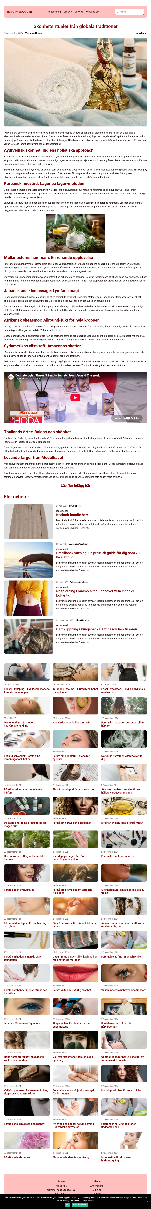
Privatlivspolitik (79, 1205)
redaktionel (141, 33)
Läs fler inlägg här (75, 485)
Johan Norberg (82, 620)
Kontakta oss (93, 11)
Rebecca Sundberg (79, 582)
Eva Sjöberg (75, 506)
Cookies (79, 11)
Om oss (68, 11)
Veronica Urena (33, 33)
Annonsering (54, 11)
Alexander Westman (78, 544)
